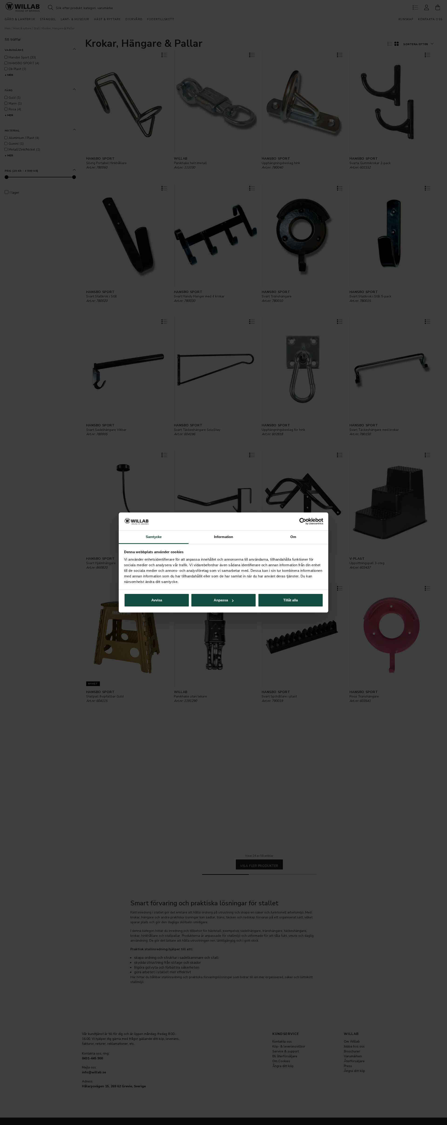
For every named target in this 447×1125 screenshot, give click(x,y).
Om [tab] (293, 537)
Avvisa (156, 600)
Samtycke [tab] (154, 537)
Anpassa (221, 600)
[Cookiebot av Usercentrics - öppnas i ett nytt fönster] (302, 521)
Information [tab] (223, 537)
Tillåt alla (290, 600)
